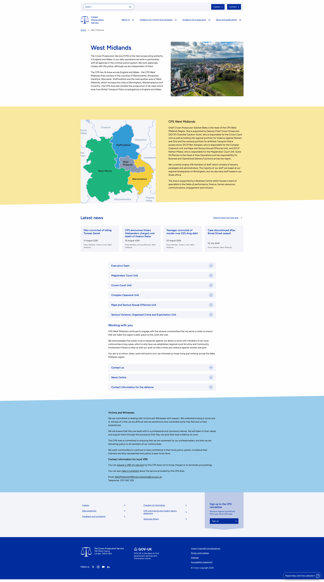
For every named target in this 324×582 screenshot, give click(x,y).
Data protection (89, 511)
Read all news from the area (225, 217)
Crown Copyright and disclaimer (205, 548)
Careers (85, 505)
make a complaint (130, 471)
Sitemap (195, 557)
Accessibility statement (201, 562)
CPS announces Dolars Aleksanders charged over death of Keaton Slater (140, 233)
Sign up (215, 521)
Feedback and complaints (93, 516)
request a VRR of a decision (130, 465)
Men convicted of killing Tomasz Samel (98, 232)
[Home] (92, 20)
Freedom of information (154, 505)
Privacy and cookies (200, 553)
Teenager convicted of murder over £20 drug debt (182, 232)
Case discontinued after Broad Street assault (221, 232)
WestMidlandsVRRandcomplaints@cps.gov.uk (138, 477)
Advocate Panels (151, 519)
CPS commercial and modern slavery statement (160, 512)
